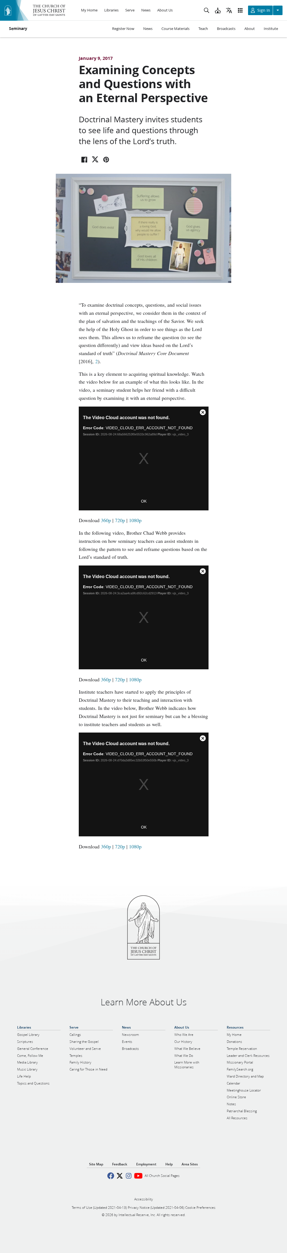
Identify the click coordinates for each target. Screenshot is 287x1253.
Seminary (18, 28)
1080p (135, 520)
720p (120, 520)
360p (106, 520)
